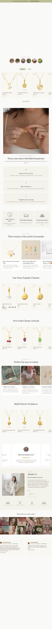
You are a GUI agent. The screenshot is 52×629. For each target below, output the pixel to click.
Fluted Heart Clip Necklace (38, 92)
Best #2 (19, 74)
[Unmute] (50, 52)
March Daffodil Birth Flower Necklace (38, 430)
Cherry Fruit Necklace (7, 347)
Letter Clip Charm (37, 304)
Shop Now (26, 50)
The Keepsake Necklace (7, 92)
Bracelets (29, 69)
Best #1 (4, 74)
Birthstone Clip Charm (7, 304)
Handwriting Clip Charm (23, 304)
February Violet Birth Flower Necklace (23, 430)
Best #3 (35, 74)
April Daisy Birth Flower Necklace (23, 92)
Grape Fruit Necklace (22, 347)
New (3, 285)
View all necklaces (26, 101)
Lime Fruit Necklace (37, 347)
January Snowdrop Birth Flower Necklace (9, 430)
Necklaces (23, 69)
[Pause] (48, 52)
